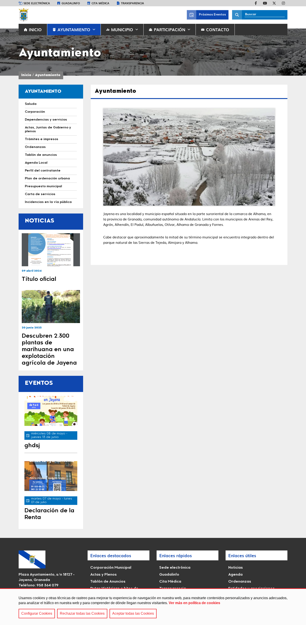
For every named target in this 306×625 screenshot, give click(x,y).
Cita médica (100, 3)
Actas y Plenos (103, 575)
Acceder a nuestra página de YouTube (265, 3)
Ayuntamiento (74, 29)
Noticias (235, 568)
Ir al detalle (51, 249)
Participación (169, 29)
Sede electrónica (37, 3)
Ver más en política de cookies (194, 603)
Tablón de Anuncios (107, 581)
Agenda (235, 575)
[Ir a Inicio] (24, 15)
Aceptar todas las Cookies (133, 613)
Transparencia (132, 3)
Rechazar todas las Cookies (82, 613)
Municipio (122, 29)
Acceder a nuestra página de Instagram (283, 3)
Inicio (26, 75)
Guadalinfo (71, 3)
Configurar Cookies (36, 613)
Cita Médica (170, 581)
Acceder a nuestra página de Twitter (274, 3)
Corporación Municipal (110, 568)
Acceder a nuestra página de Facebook (256, 3)
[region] (153, 606)
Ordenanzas (239, 581)
